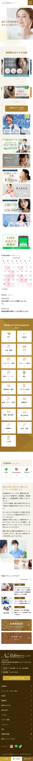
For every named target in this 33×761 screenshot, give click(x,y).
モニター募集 (5, 720)
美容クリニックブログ (8, 739)
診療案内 (4, 686)
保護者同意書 (5, 734)
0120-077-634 (16, 678)
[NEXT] (30, 258)
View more (24, 579)
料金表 (3, 696)
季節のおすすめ (6, 705)
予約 (2, 729)
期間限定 (4, 700)
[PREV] (3, 258)
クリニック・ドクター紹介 (9, 691)
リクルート (4, 724)
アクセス (4, 715)
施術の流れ (4, 710)
